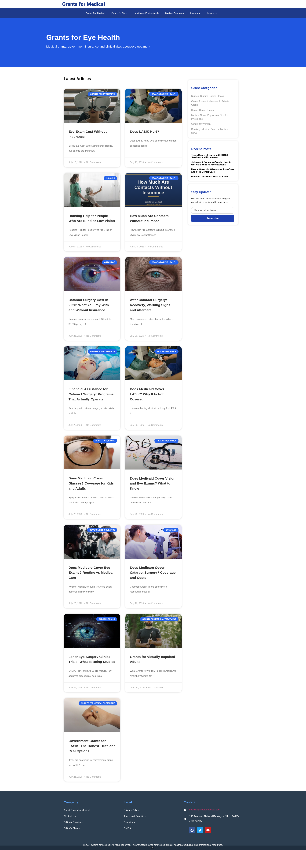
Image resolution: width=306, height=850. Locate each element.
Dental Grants (206, 110)
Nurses (195, 96)
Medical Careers (210, 129)
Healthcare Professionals (146, 13)
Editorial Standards (74, 822)
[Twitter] (200, 830)
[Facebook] (192, 830)
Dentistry (195, 129)
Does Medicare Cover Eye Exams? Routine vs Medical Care (91, 572)
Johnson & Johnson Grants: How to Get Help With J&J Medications (211, 163)
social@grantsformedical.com (204, 809)
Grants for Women (201, 124)
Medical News (198, 115)
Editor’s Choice (72, 828)
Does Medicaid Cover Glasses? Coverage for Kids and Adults (91, 483)
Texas (221, 96)
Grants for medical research (205, 101)
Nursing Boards (208, 96)
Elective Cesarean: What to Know (209, 176)
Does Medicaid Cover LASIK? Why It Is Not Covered (147, 394)
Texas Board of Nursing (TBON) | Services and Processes (209, 156)
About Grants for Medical (77, 810)
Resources (212, 13)
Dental (194, 110)
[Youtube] (208, 830)
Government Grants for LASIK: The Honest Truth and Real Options (92, 746)
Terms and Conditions (135, 816)
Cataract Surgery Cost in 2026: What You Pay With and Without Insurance (89, 305)
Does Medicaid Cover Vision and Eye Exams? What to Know (152, 483)
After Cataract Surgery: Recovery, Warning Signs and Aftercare (150, 305)
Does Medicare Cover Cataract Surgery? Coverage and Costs (153, 572)
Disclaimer (129, 822)
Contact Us (70, 816)
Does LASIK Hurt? (144, 131)
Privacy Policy (131, 810)
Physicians (213, 115)
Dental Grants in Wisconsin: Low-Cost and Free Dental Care (212, 170)
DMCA (127, 828)
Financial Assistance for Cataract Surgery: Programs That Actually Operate (91, 394)
